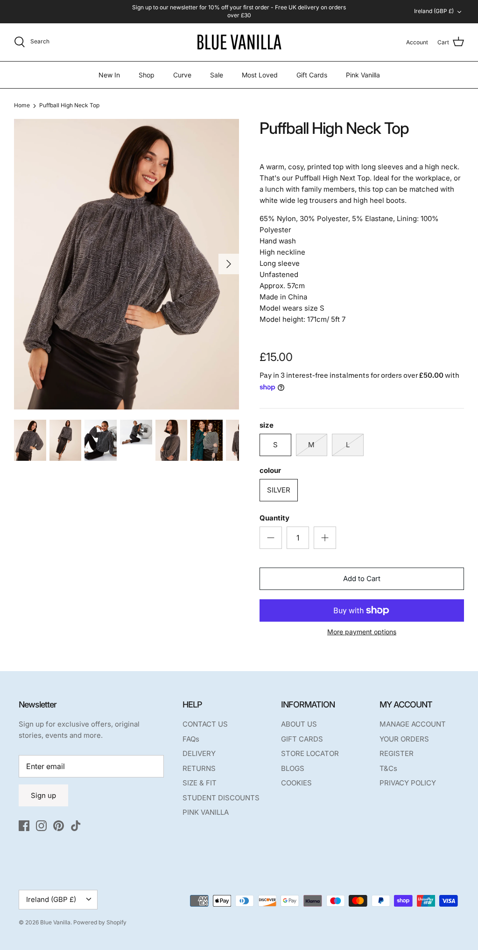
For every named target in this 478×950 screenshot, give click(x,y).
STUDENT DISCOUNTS (221, 797)
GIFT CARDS (302, 739)
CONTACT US (205, 724)
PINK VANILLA (206, 812)
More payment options (361, 632)
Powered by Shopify (100, 922)
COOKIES (296, 782)
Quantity (274, 517)
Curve (182, 75)
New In (109, 75)
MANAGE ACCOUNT (413, 724)
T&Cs (388, 768)
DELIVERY (199, 753)
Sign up (43, 795)
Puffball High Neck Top (69, 105)
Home (22, 105)
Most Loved (260, 75)
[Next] (228, 264)
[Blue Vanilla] (239, 42)
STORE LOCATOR (310, 753)
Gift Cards (311, 75)
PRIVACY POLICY (408, 782)
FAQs (191, 739)
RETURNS (199, 768)
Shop (147, 75)
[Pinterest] (58, 825)
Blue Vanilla (55, 922)
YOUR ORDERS (404, 739)
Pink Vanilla (363, 75)
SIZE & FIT (200, 782)
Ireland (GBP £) (434, 10)
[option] (126, 264)
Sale (216, 75)
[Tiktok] (75, 825)
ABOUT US (299, 724)
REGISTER (397, 753)
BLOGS (292, 768)
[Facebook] (24, 825)
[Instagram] (41, 825)
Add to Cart (361, 578)
